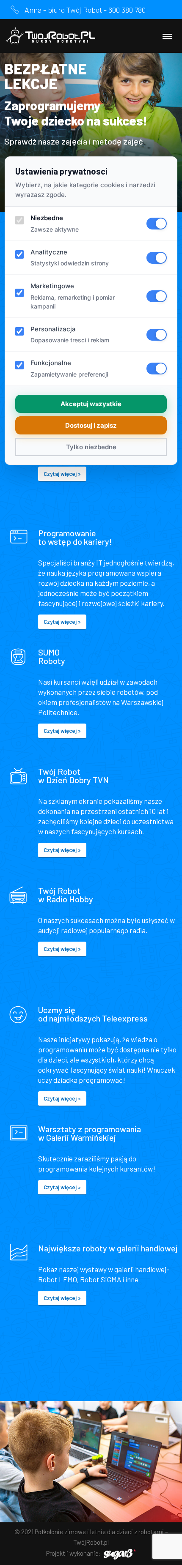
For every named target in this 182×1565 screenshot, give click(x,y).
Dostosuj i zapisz (91, 425)
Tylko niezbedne (91, 447)
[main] (91, 718)
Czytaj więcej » (62, 473)
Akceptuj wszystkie (91, 404)
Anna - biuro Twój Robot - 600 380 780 (85, 9)
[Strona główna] (50, 35)
